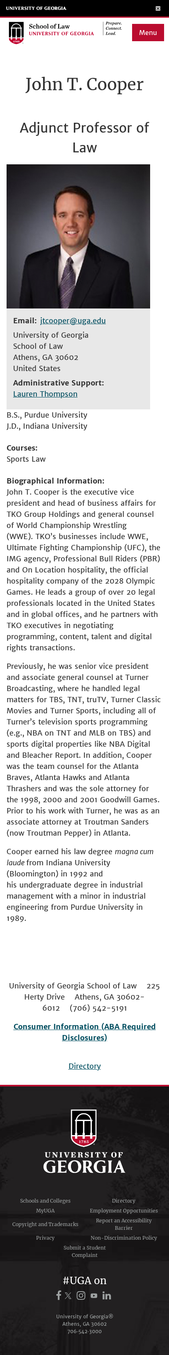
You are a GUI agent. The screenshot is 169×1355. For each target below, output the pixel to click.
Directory (85, 1066)
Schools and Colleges (45, 1201)
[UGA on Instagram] (82, 1295)
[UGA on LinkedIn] (106, 1295)
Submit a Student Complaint (85, 1251)
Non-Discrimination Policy (124, 1238)
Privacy (45, 1238)
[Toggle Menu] (158, 8)
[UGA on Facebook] (60, 1295)
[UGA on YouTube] (95, 1295)
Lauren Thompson (45, 394)
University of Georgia (36, 8)
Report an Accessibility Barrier (124, 1224)
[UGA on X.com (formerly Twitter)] (69, 1295)
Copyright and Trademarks (45, 1224)
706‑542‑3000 (84, 1331)
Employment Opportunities (124, 1211)
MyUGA (45, 1211)
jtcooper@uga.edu (73, 320)
